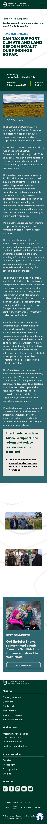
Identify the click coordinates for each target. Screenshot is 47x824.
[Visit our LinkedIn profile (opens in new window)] (5, 788)
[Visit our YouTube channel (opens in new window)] (24, 788)
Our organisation (12, 697)
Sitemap (7, 773)
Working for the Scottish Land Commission (15, 735)
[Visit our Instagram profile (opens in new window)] (17, 788)
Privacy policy (10, 769)
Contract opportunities (15, 746)
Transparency (10, 710)
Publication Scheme (13, 719)
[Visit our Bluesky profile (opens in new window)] (30, 788)
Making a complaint (13, 715)
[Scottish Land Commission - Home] (16, 4)
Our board (8, 706)
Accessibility (9, 764)
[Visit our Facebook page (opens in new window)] (11, 788)
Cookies (7, 760)
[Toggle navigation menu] (42, 4)
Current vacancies (12, 741)
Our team (8, 701)
